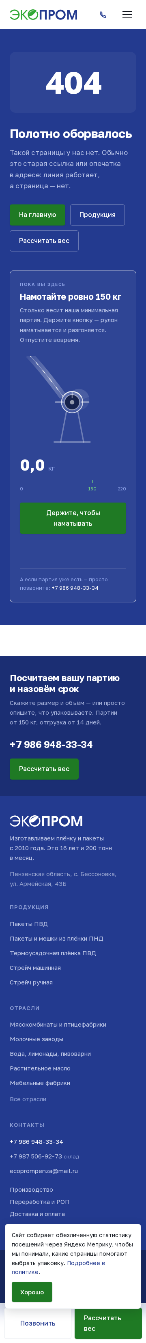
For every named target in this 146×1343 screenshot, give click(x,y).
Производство (31, 1189)
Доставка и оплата (37, 1213)
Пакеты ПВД (29, 923)
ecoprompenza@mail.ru (44, 1170)
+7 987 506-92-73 (44, 1156)
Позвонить (38, 1323)
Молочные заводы (36, 1038)
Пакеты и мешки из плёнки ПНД (56, 938)
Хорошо (32, 1292)
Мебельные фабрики (40, 1082)
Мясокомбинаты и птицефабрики (58, 1024)
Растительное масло (40, 1068)
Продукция (97, 215)
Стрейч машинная (35, 967)
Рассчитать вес (44, 240)
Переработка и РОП (40, 1201)
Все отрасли (28, 1098)
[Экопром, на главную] (43, 14)
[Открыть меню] (127, 15)
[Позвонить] (103, 15)
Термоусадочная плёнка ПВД (53, 952)
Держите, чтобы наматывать (73, 518)
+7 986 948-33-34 (75, 587)
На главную (37, 215)
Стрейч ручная (31, 982)
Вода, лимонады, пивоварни (50, 1053)
